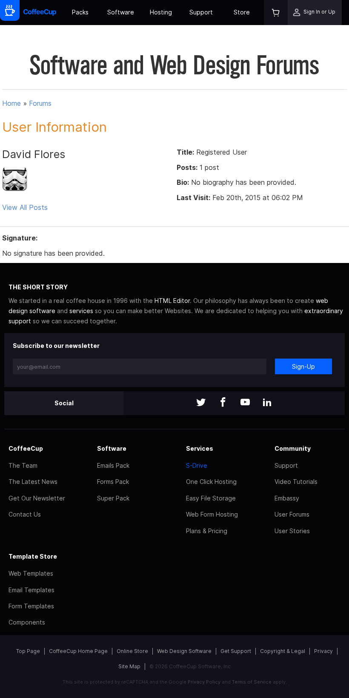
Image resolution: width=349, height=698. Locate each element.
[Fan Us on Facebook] (223, 403)
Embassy (287, 498)
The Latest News (33, 481)
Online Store (132, 651)
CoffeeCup (26, 448)
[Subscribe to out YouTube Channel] (245, 403)
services (81, 310)
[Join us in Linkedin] (267, 403)
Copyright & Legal (282, 651)
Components (27, 622)
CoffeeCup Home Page (78, 651)
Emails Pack (113, 465)
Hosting (161, 12)
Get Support (235, 651)
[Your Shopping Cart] (276, 12)
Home (11, 103)
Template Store (33, 556)
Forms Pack (113, 481)
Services (199, 448)
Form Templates (31, 606)
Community (293, 448)
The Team (23, 465)
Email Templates (31, 589)
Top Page (28, 651)
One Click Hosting (211, 481)
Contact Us (25, 514)
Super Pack (113, 498)
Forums (40, 103)
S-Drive (196, 465)
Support (201, 12)
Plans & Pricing (206, 530)
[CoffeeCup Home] (40, 12)
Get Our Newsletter (37, 498)
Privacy (323, 651)
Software (120, 12)
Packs (80, 12)
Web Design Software (184, 651)
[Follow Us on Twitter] (201, 403)
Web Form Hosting (212, 514)
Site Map (129, 666)
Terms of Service (252, 682)
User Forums (292, 514)
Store (242, 12)
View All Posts (25, 207)
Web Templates (31, 573)
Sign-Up (303, 366)
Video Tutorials (296, 481)
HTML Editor (172, 300)
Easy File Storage (211, 498)
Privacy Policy (204, 682)
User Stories (292, 530)
